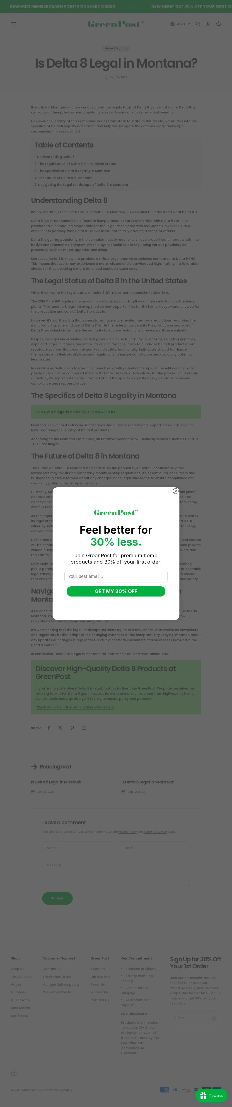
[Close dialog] (176, 491)
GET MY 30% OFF (116, 591)
